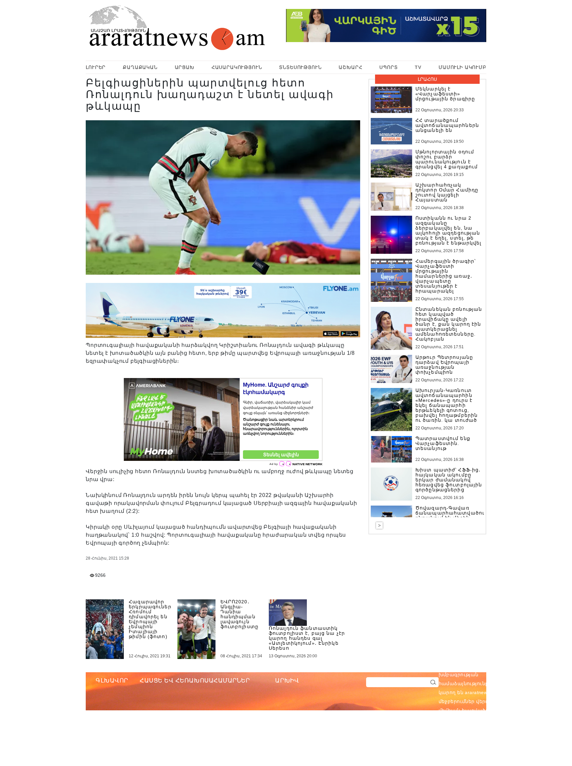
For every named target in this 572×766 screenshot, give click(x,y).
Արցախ (184, 67)
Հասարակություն (237, 67)
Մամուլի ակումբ (462, 67)
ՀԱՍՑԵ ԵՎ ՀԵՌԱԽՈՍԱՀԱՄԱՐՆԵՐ (195, 680)
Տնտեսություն (300, 67)
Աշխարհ (350, 67)
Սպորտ (388, 67)
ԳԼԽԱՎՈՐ (112, 680)
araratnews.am (513, 665)
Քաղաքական (140, 67)
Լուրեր (96, 67)
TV (418, 67)
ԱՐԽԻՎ (287, 680)
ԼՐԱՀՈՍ (427, 79)
